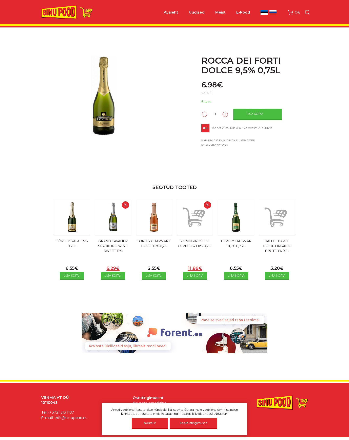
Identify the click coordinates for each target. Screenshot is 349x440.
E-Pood (243, 12)
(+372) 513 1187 (61, 412)
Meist (220, 12)
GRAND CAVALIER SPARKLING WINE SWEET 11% (113, 246)
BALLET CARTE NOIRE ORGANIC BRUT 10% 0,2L (277, 246)
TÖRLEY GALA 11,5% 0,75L (72, 243)
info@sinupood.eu (71, 418)
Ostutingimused (148, 398)
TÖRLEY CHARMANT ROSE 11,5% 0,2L (154, 243)
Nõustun (150, 423)
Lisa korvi (255, 114)
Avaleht (171, 12)
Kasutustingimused (193, 423)
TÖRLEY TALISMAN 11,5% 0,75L (236, 243)
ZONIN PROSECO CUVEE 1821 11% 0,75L (195, 243)
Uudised (197, 12)
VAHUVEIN (222, 145)
